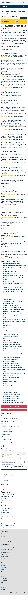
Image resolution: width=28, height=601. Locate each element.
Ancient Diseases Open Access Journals (12, 367)
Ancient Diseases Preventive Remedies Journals (14, 373)
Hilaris (25, 592)
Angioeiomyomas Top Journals (10, 400)
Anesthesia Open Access (9, 386)
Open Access (4, 567)
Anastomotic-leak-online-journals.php (11, 351)
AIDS (4, 323)
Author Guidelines (5, 556)
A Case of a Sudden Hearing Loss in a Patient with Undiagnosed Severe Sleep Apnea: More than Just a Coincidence (13, 70)
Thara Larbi (22, 73)
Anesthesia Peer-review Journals (10, 390)
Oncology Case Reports (7, 439)
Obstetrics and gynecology (8, 436)
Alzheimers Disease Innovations (10, 342)
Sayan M (10, 137)
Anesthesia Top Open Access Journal (11, 394)
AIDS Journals (6, 328)
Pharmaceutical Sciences (7, 549)
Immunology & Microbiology (7, 541)
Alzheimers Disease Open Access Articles (13, 346)
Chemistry (3, 534)
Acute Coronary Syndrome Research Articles (13, 289)
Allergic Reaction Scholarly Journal (11, 336)
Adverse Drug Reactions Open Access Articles (13, 309)
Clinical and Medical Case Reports (15, 56)
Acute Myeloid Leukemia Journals (10, 297)
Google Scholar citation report (8, 445)
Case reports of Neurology (8, 421)
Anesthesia (5, 379)
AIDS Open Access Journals (9, 330)
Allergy (4, 338)
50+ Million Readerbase (14, 410)
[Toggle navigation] (24, 2)
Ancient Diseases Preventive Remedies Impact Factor (14, 370)
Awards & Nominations (14, 406)
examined (14, 38)
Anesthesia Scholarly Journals (10, 392)
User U (14, 137)
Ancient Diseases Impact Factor (10, 359)
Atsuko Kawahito (18, 113)
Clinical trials (10, 45)
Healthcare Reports (6, 434)
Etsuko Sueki (16, 112)
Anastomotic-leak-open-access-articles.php (13, 353)
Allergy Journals (6, 340)
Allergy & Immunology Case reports (10, 416)
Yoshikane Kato (16, 110)
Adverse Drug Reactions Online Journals (12, 307)
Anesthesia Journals (7, 383)
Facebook (4, 580)
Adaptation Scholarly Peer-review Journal (12, 301)
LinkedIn (4, 585)
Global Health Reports (7, 431)
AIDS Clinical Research (8, 325)
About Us (3, 565)
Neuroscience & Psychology (7, 547)
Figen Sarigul (5, 137)
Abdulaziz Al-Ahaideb (22, 55)
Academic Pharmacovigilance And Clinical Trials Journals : (14, 278)
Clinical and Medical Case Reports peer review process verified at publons (12, 467)
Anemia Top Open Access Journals (11, 377)
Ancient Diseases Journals (9, 361)
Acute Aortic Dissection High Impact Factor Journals (13, 284)
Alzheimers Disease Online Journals (11, 344)
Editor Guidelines (5, 558)
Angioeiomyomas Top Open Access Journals (13, 402)
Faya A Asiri (5, 55)
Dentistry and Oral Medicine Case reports (11, 426)
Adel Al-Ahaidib (11, 55)
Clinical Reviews (6, 423)
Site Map (3, 576)
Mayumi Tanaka (9, 112)
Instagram (4, 587)
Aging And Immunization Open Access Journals (14, 319)
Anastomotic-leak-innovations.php (11, 348)
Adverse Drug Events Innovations (10, 305)
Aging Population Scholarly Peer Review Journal (14, 321)
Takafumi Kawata (10, 113)
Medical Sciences (5, 544)
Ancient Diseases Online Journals (10, 363)
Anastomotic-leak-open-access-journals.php (13, 355)
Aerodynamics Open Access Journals (11, 311)
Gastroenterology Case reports (9, 429)
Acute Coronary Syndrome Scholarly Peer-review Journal (14, 292)
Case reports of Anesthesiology (9, 418)
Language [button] (22, 17)
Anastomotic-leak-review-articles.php (11, 357)
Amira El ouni (16, 73)
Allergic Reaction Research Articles (11, 334)
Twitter (3, 582)
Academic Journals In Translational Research (13, 275)
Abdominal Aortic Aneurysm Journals (11, 263)
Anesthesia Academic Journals (10, 381)
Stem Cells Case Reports (8, 442)
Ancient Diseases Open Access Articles (12, 365)
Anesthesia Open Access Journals (11, 388)
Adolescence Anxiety (8, 303)
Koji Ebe (11, 110)
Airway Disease (6, 332)
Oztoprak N (20, 137)
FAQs (2, 574)
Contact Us (3, 569)
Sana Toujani (5, 73)
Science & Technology (6, 552)
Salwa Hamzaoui (15, 74)
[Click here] (7, 2)
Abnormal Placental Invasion (9, 271)
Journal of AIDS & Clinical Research (13, 248)
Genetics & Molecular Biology (7, 539)
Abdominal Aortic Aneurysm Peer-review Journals (14, 265)
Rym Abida (10, 73)
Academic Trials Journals (8, 281)
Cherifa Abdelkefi (5, 74)
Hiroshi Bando (5, 94)
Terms (2, 572)
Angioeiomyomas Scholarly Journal (11, 398)
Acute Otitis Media (7, 299)
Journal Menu (5, 6)
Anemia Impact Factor (8, 375)
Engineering (3, 536)
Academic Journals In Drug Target (10, 273)
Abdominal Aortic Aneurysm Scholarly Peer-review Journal (14, 268)
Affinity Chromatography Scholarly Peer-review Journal (13, 316)
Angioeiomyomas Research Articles (11, 396)
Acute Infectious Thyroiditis (9, 295)
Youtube (4, 589)
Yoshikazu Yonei (9, 115)
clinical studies (8, 32)
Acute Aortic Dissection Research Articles (12, 287)
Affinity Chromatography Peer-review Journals (13, 313)
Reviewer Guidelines (5, 561)
